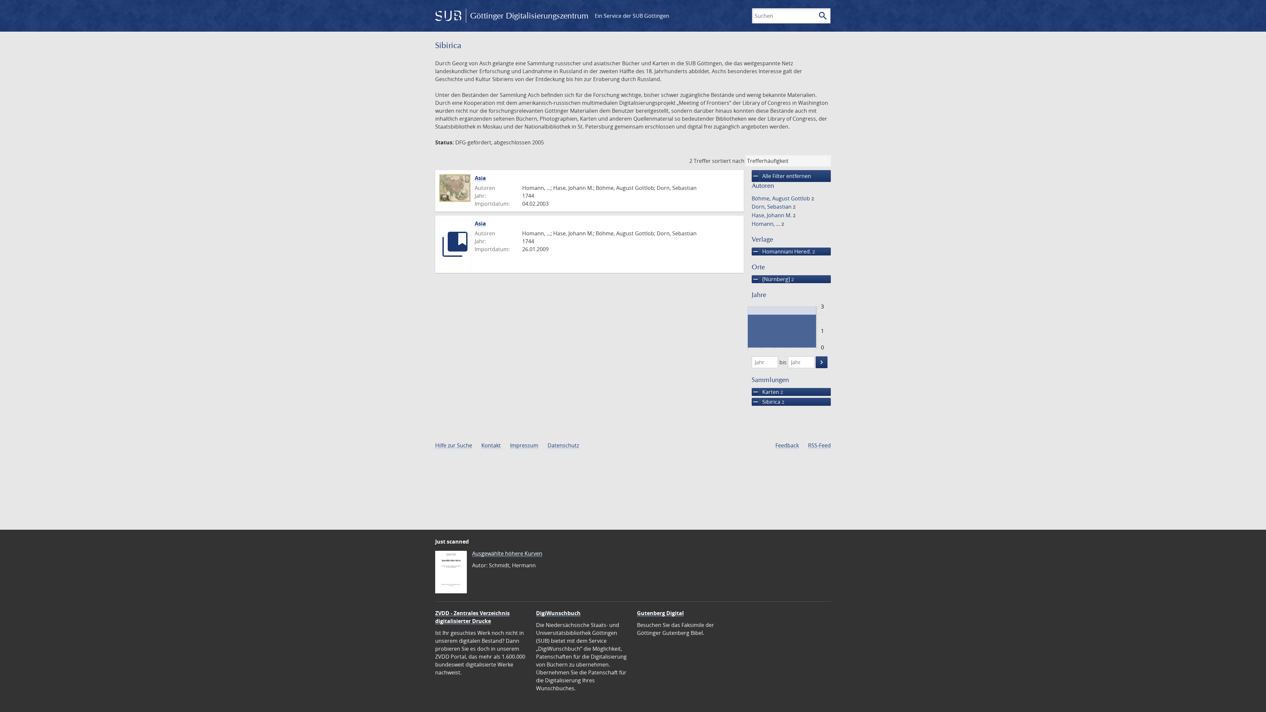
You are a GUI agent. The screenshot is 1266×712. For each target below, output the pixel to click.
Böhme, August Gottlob (783, 198)
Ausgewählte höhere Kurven (507, 553)
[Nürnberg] (773, 279)
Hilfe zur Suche (453, 445)
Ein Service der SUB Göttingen (632, 15)
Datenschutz (563, 445)
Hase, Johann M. (774, 215)
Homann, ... (768, 223)
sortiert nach (728, 160)
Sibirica (768, 402)
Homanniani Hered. (783, 251)
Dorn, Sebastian (774, 206)
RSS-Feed (819, 445)
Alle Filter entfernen (781, 176)
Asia (480, 178)
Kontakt (491, 445)
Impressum (524, 445)
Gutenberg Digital (660, 613)
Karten (767, 392)
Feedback (787, 445)
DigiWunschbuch (558, 613)
